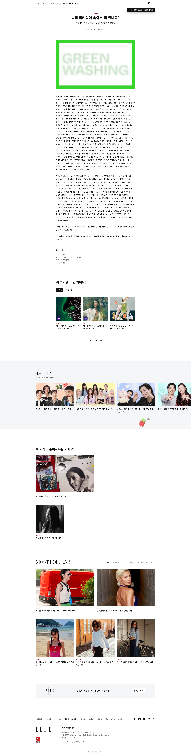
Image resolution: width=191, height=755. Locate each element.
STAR (132, 563)
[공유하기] (154, 3)
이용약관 (83, 719)
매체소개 (39, 719)
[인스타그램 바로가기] (139, 719)
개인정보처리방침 (70, 719)
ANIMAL (53, 4)
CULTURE (140, 563)
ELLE (93, 29)
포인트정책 (57, 719)
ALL (108, 563)
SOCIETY (45, 4)
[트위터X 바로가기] (153, 719)
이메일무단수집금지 (95, 719)
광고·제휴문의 (110, 719)
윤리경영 (121, 719)
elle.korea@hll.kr (72, 738)
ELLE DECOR (150, 563)
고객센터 (48, 719)
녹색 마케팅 (69, 290)
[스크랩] (149, 3)
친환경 (60, 290)
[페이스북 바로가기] (134, 719)
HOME (38, 4)
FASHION (115, 563)
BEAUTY (124, 563)
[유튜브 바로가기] (144, 719)
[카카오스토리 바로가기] (149, 719)
